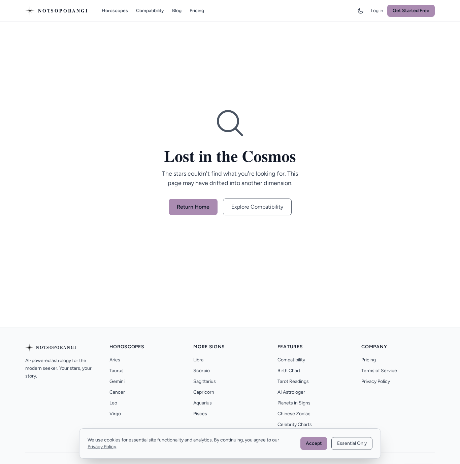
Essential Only (352, 443)
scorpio (201, 370)
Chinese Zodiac (293, 414)
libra (198, 360)
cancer (117, 392)
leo (113, 403)
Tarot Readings (293, 381)
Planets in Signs (293, 403)
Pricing (197, 10)
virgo (115, 414)
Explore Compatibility (257, 207)
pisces (200, 414)
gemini (117, 381)
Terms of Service (379, 370)
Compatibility (150, 10)
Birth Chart (288, 370)
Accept (314, 443)
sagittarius (204, 381)
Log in (377, 10)
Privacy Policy (375, 381)
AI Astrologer (291, 392)
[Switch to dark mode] (361, 11)
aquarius (202, 403)
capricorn (203, 392)
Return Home (193, 207)
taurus (116, 370)
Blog (177, 10)
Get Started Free (411, 10)
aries (114, 360)
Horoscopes (115, 10)
